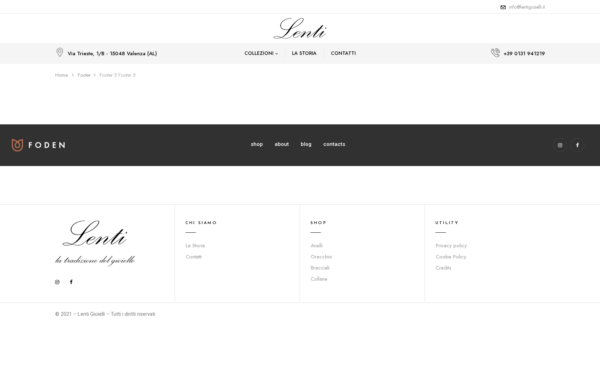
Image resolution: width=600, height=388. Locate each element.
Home (61, 75)
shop (257, 144)
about (282, 144)
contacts (334, 144)
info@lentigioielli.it (527, 6)
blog (306, 144)
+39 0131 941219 (524, 53)
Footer (84, 75)
